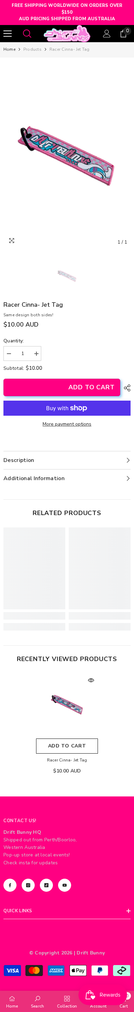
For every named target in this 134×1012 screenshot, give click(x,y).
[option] (67, 155)
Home (9, 49)
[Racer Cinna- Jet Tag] (67, 704)
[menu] (7, 33)
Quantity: (13, 341)
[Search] (27, 33)
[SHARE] (125, 388)
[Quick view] (91, 680)
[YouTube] (64, 885)
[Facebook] (9, 885)
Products (32, 49)
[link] (34, 616)
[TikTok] (46, 885)
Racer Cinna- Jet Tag (67, 760)
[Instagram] (28, 885)
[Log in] (107, 33)
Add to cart (91, 387)
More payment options (67, 424)
